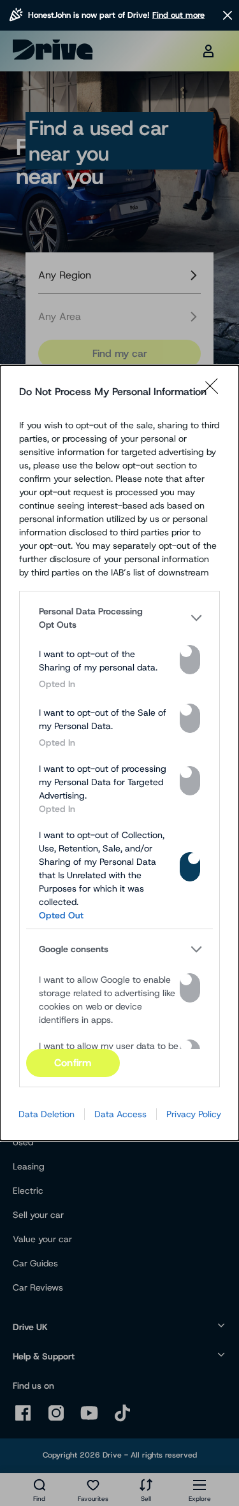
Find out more (178, 15)
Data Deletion (46, 1114)
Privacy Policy (193, 1114)
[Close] (214, 392)
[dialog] (119, 753)
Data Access (120, 1114)
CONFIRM (72, 1062)
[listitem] (119, 618)
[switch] (190, 659)
